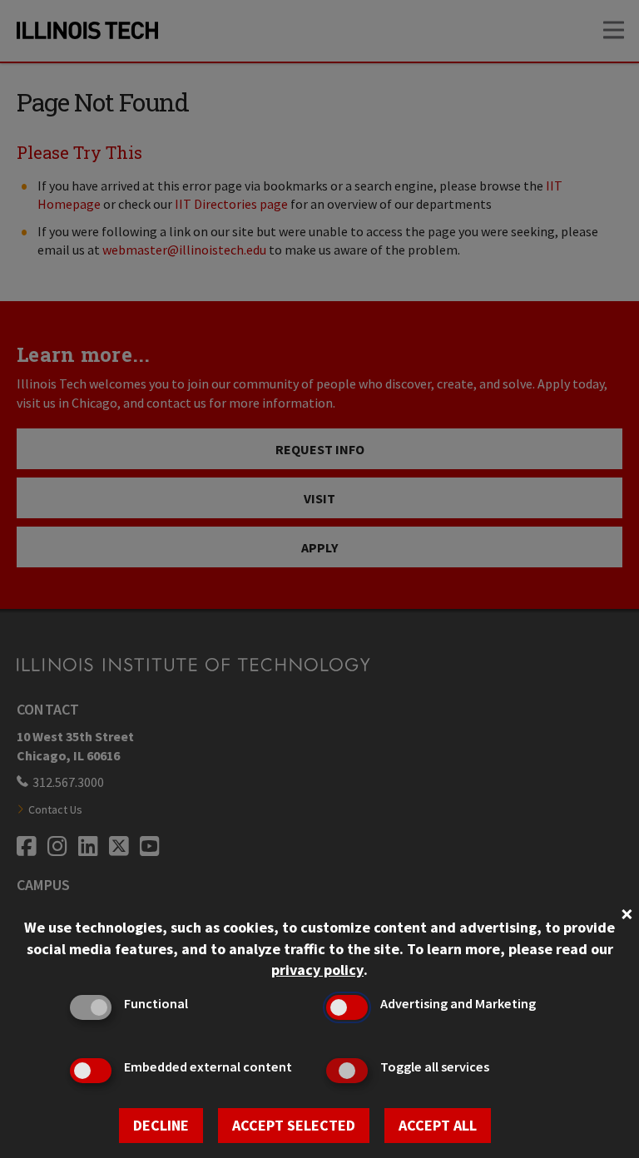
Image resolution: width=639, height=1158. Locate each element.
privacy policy (317, 969)
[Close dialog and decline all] (626, 912)
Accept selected (293, 1125)
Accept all (438, 1125)
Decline (161, 1125)
